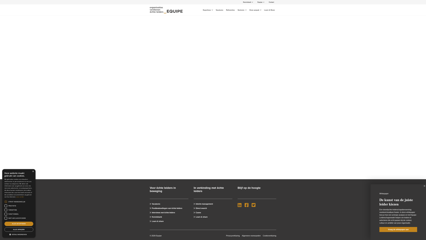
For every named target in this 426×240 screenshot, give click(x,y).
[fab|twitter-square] (254, 205)
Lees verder (20, 197)
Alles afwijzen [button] (19, 229)
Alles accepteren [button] (19, 224)
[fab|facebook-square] (247, 205)
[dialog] (19, 203)
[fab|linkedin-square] (240, 205)
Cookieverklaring (269, 236)
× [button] (33, 171)
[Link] (166, 10)
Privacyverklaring (233, 236)
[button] (18, 234)
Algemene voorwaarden (251, 236)
